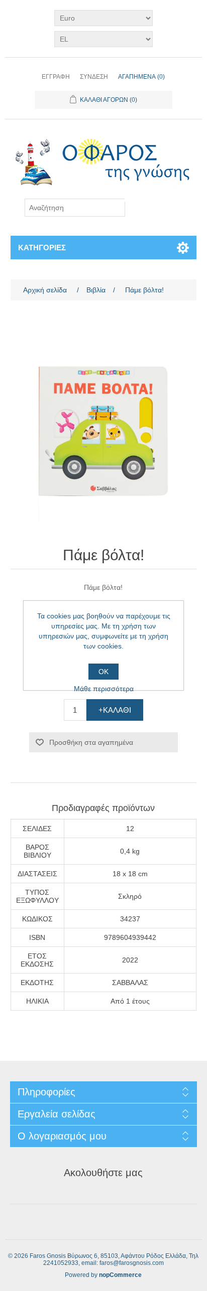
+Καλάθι (114, 710)
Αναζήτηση (153, 200)
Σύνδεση (94, 76)
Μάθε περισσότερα (104, 689)
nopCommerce (120, 1274)
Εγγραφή (56, 76)
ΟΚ (103, 672)
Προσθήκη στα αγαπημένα (91, 742)
